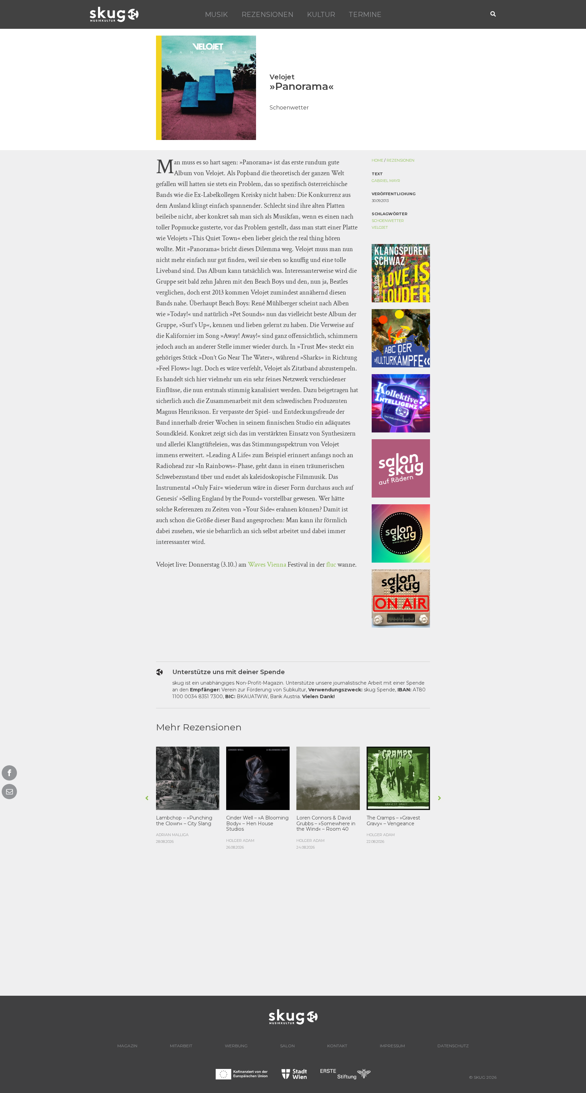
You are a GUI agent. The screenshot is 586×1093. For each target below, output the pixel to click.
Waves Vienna (267, 564)
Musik (216, 15)
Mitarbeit (181, 1045)
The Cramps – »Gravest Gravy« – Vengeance (393, 821)
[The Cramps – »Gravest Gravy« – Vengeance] (398, 778)
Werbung (236, 1045)
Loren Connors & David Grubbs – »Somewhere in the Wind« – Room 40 (325, 823)
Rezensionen (267, 15)
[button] (493, 14)
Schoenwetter (388, 220)
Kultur (321, 15)
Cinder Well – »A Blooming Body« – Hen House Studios (257, 823)
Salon (287, 1045)
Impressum (392, 1045)
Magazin (127, 1045)
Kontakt (337, 1045)
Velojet (380, 227)
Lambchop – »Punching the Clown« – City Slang (184, 821)
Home (377, 160)
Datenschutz (453, 1045)
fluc (331, 564)
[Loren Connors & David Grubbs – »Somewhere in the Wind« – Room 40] (328, 778)
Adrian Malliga (172, 834)
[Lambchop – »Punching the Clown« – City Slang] (187, 778)
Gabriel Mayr (386, 180)
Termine (365, 15)
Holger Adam (240, 840)
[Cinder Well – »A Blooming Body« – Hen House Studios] (258, 778)
